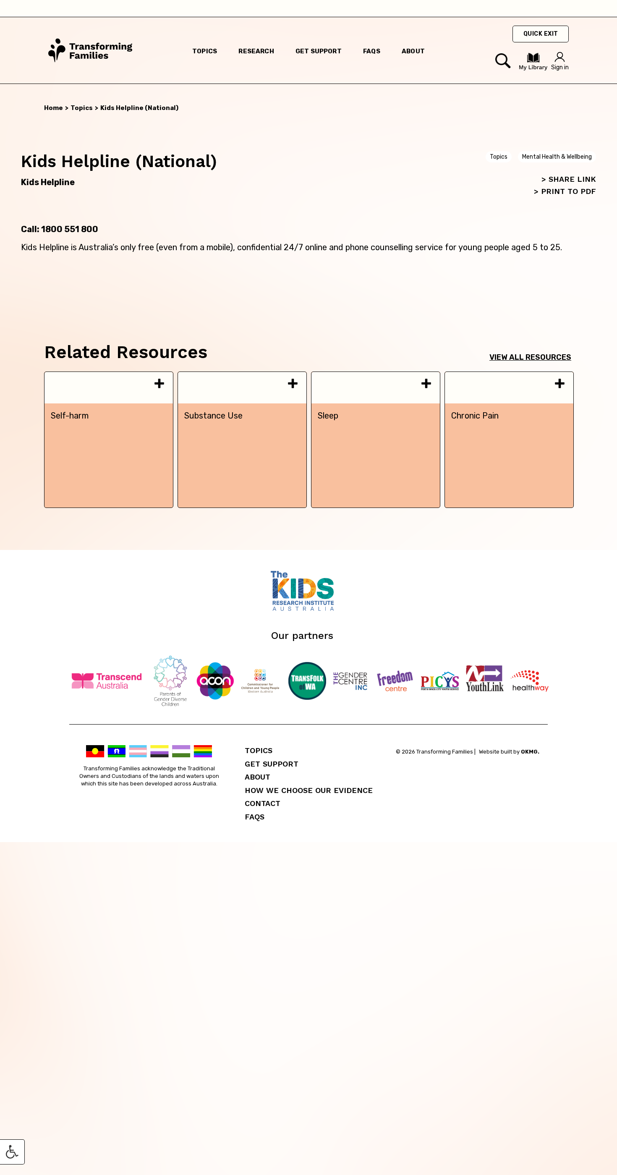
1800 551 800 (69, 229)
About (257, 776)
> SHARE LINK (568, 179)
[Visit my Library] (533, 69)
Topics (204, 51)
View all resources (530, 357)
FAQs (254, 816)
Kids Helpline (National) (139, 108)
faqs (371, 51)
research (256, 51)
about (413, 51)
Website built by (509, 751)
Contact (262, 803)
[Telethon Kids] (308, 608)
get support (318, 51)
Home (53, 108)
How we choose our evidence (309, 790)
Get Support (271, 763)
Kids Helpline (48, 182)
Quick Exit (540, 33)
